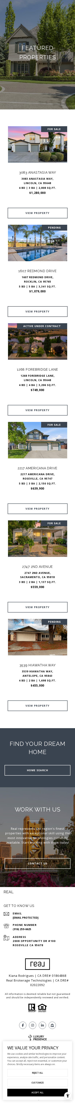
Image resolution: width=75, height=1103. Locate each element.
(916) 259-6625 (22, 929)
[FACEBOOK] (22, 1025)
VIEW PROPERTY (37, 213)
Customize (37, 1082)
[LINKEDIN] (42, 1025)
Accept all (37, 1092)
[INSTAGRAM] (32, 1025)
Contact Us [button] (37, 863)
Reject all (37, 1072)
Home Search (37, 770)
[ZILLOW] (52, 1025)
